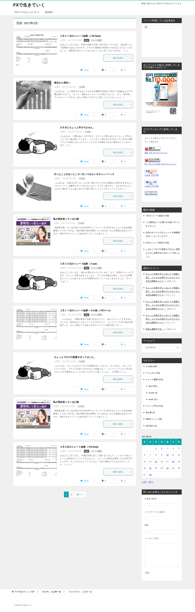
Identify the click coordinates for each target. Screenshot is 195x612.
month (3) (153, 393)
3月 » (150, 482)
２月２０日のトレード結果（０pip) (78, 264)
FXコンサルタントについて (27, 12)
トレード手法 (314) (154, 406)
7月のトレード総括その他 (157, 216)
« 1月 (144, 482)
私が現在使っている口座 (66, 219)
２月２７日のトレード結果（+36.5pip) (80, 36)
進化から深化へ (62, 82)
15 (156, 461)
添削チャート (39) (154, 419)
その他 (81, 87)
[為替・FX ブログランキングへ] (152, 149)
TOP (24, 592)
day (86, 40)
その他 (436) (151, 366)
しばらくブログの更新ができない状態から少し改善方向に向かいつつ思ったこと (163, 253)
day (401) (153, 386)
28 (150, 475)
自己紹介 (49, 12)
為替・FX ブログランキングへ (156, 153)
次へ (79, 494)
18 (173, 461)
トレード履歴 (96, 40)
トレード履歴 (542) (154, 379)
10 (167, 455)
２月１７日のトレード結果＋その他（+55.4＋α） (86, 310)
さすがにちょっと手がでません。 (77, 127)
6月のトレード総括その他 (157, 243)
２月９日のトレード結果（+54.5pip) (79, 447)
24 (167, 468)
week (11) (153, 399)
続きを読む (118, 58)
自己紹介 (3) (151, 426)
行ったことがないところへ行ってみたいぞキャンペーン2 (84, 174)
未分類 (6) (150, 412)
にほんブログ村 (152, 175)
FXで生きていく (29, 5)
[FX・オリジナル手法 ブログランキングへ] (152, 160)
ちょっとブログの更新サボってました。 (75, 357)
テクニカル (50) (153, 373)
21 (150, 468)
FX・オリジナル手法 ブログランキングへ (160, 164)
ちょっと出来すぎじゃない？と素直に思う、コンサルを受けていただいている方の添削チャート (163, 277)
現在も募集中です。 (155, 329)
